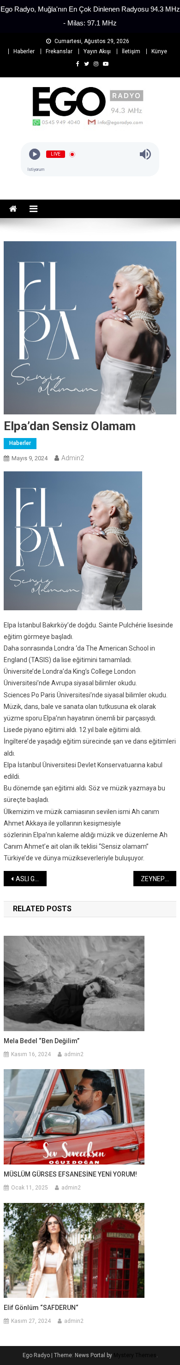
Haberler (24, 51)
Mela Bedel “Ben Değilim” (41, 1041)
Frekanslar (59, 51)
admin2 (72, 458)
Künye (159, 51)
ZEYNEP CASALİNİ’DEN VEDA (159, 879)
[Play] (35, 154)
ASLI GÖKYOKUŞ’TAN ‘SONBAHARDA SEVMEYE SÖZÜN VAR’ (31, 879)
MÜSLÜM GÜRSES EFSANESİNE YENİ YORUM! (70, 1174)
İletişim (131, 51)
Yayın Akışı (97, 51)
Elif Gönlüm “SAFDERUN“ (41, 1307)
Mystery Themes (135, 1355)
